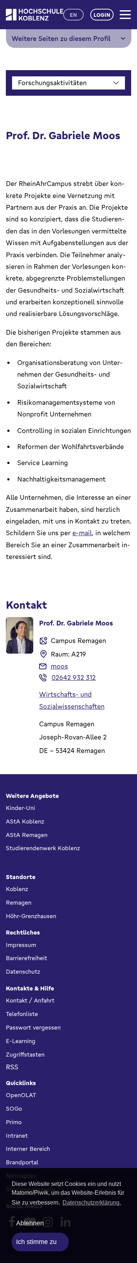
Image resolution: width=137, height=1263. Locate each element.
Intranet (17, 1135)
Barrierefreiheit (26, 958)
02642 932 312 (74, 677)
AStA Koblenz (25, 821)
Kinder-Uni (20, 808)
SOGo (14, 1108)
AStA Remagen (26, 835)
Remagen (18, 902)
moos (59, 666)
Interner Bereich (28, 1149)
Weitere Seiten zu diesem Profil (61, 38)
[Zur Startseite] (34, 15)
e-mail (82, 532)
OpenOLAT (21, 1095)
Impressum (21, 945)
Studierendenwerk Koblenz (43, 848)
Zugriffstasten (25, 1054)
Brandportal (22, 1162)
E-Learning (20, 1041)
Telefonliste (22, 1014)
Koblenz (17, 889)
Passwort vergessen (33, 1027)
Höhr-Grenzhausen (31, 916)
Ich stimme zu (36, 1241)
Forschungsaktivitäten (52, 82)
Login (102, 14)
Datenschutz (23, 971)
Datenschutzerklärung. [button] (91, 1202)
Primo (14, 1122)
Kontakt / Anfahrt (30, 1000)
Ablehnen (30, 1223)
